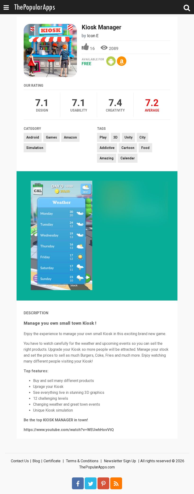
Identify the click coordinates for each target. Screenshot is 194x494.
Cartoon (127, 148)
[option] (61, 236)
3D (115, 137)
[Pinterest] (103, 483)
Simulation (34, 148)
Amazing (107, 158)
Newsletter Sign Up (120, 461)
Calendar (127, 158)
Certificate (52, 461)
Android (32, 137)
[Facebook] (78, 483)
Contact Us (20, 461)
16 (92, 48)
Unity (128, 137)
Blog (36, 461)
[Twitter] (91, 483)
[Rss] (116, 483)
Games (51, 137)
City (142, 137)
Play (103, 137)
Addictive (107, 148)
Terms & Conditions (82, 461)
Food (145, 148)
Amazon (70, 137)
